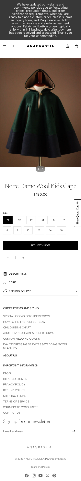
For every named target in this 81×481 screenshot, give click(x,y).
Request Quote (40, 245)
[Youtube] (40, 475)
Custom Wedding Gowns (21, 338)
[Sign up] (74, 431)
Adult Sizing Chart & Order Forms (28, 333)
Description (18, 273)
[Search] (13, 46)
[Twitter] (47, 475)
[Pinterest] (54, 475)
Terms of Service (16, 401)
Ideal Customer (15, 379)
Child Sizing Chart (17, 327)
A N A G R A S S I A (34, 458)
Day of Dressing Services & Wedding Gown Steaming (35, 346)
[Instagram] (33, 475)
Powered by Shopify (55, 458)
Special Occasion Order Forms (26, 316)
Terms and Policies (40, 466)
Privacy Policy (14, 384)
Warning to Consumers (20, 407)
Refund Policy (20, 291)
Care (12, 282)
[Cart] (76, 46)
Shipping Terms (14, 396)
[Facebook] (26, 475)
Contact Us (11, 413)
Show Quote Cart (77, 213)
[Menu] (4, 46)
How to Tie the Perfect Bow (24, 322)
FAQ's (7, 373)
